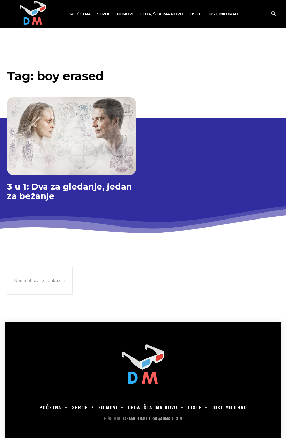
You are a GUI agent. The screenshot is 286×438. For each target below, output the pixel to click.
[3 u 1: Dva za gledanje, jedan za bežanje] (71, 136)
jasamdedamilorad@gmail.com (152, 418)
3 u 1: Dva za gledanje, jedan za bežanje (69, 191)
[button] (273, 14)
